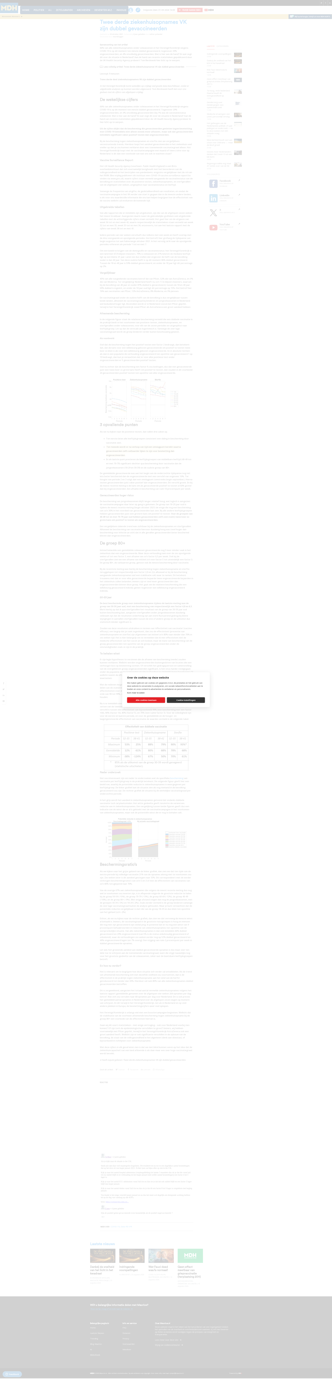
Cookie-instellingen (186, 700)
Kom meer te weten (136, 692)
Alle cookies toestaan (146, 700)
